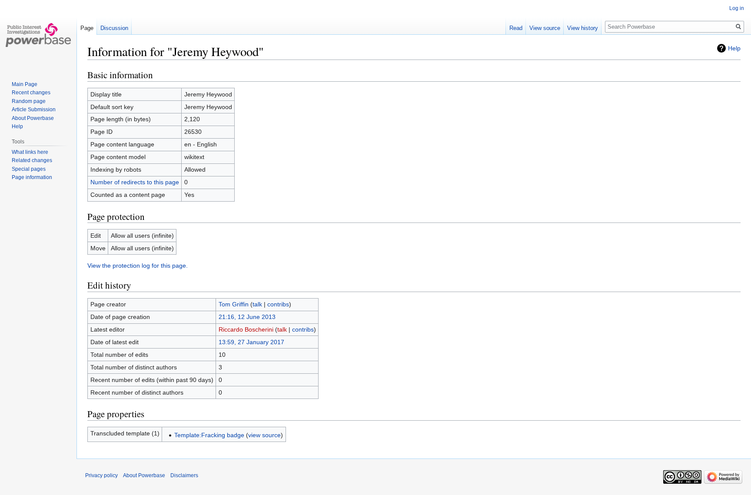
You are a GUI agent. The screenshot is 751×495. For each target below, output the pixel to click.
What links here (30, 152)
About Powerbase (33, 118)
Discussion (114, 28)
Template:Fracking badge (209, 435)
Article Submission (34, 109)
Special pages (29, 169)
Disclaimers (184, 475)
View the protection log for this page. (137, 265)
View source (544, 28)
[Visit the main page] (38, 35)
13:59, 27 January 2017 (251, 342)
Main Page (24, 84)
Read (515, 28)
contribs (278, 304)
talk (257, 304)
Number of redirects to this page (134, 182)
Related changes (32, 160)
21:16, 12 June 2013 (247, 316)
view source (264, 435)
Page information (32, 177)
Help (734, 48)
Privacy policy (101, 475)
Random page (29, 101)
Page (86, 28)
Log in (736, 8)
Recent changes (31, 93)
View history (582, 28)
